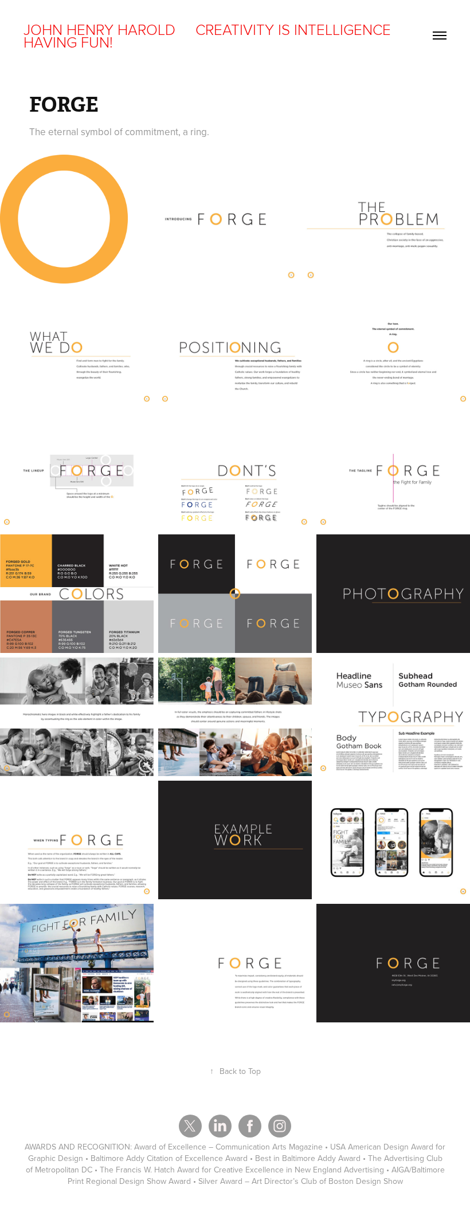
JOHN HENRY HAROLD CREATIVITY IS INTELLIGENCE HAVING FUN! (209, 35)
